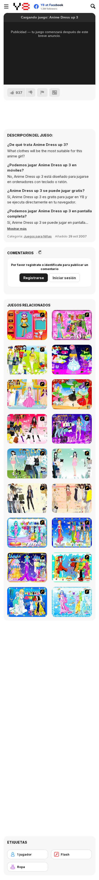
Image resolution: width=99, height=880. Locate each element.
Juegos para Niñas (38, 236)
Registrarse (33, 278)
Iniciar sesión (64, 278)
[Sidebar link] (6, 6)
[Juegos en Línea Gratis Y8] (21, 6)
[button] (17, 228)
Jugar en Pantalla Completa (49, 74)
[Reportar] (42, 92)
